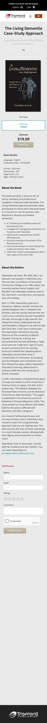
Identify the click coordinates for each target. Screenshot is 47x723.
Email (6, 483)
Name (6, 472)
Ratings (7, 493)
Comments (9, 505)
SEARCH (16, 7)
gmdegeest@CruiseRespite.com (18, 453)
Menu (38, 16)
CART (29, 7)
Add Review (8, 466)
